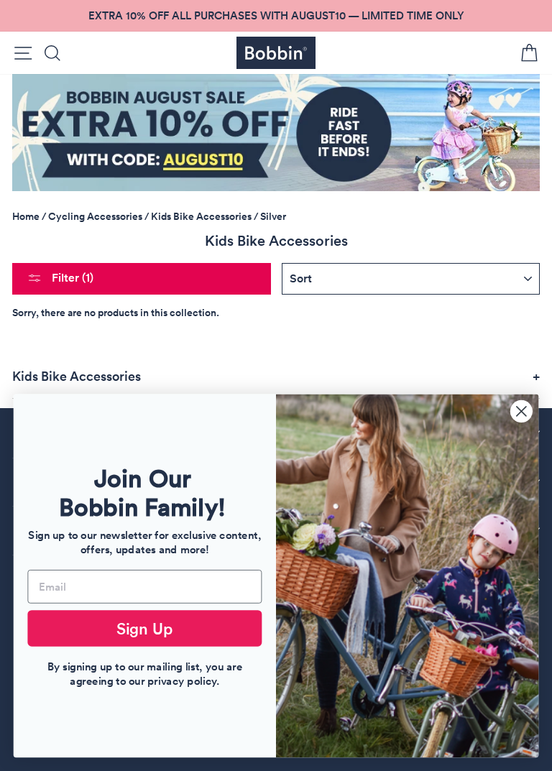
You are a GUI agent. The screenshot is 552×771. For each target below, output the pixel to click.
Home (26, 216)
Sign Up (145, 628)
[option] (276, 15)
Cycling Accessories (95, 216)
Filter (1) (71, 277)
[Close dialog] (521, 411)
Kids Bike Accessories (201, 216)
